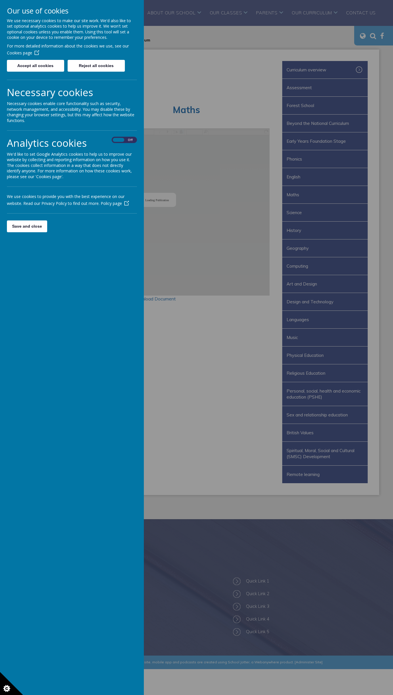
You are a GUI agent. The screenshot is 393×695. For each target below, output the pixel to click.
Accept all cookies (35, 65)
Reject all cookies (96, 65)
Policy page (111, 203)
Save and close (27, 226)
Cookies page (19, 53)
